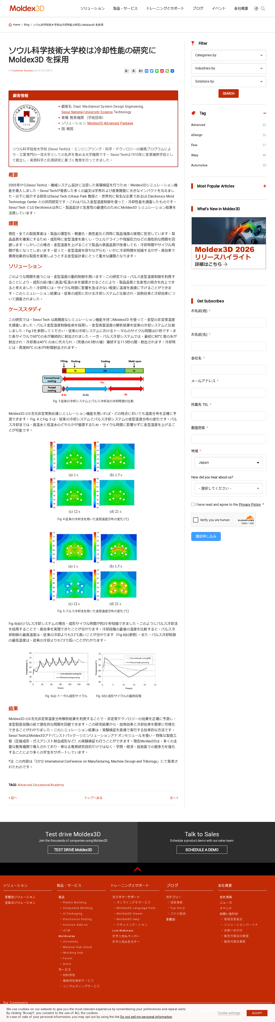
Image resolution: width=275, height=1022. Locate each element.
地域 (194, 451)
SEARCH (228, 93)
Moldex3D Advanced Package (110, 123)
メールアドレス (203, 381)
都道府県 (198, 428)
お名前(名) (199, 334)
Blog (27, 24)
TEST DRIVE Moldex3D (73, 849)
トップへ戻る (93, 798)
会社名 (196, 358)
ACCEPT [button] (257, 1013)
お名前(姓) (199, 311)
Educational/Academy (48, 785)
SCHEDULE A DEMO (201, 849)
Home (16, 24)
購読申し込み (206, 536)
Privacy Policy (250, 505)
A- (126, 71)
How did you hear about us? (212, 477)
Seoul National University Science (87, 112)
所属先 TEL (199, 405)
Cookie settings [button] (229, 1013)
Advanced (25, 785)
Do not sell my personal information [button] (146, 1017)
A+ (141, 71)
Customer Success (22, 70)
